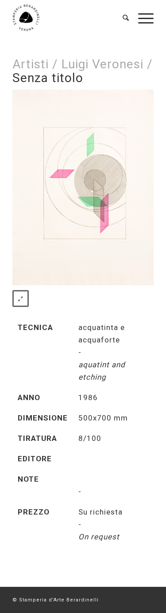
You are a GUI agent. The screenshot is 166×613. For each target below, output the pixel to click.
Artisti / (35, 64)
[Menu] (141, 17)
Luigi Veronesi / (107, 64)
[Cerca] (121, 17)
